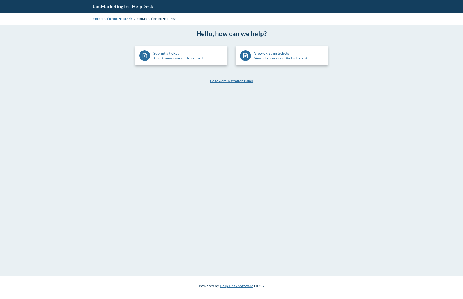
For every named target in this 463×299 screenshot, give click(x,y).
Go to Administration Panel (231, 81)
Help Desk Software (236, 285)
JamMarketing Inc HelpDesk (123, 6)
